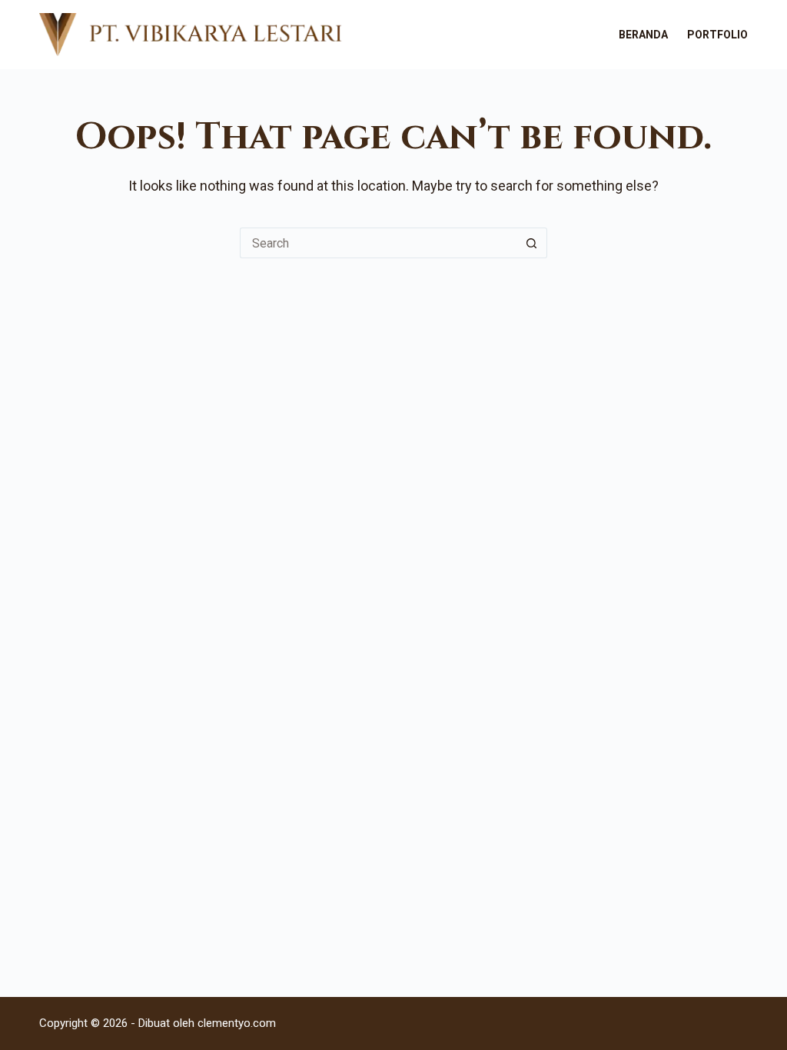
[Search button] (531, 243)
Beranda (643, 34)
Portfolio (717, 34)
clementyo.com (237, 1023)
